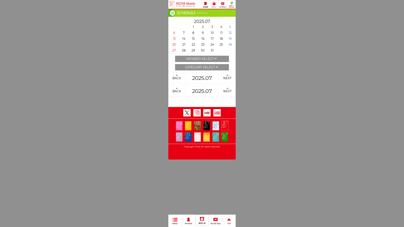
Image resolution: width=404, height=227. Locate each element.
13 (174, 39)
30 (203, 50)
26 (230, 44)
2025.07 (202, 78)
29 (193, 50)
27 (174, 50)
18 (221, 39)
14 (183, 39)
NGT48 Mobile (185, 4)
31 (212, 50)
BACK (176, 78)
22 (193, 44)
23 (203, 44)
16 (202, 39)
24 (212, 44)
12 (230, 33)
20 (174, 44)
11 (221, 33)
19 (230, 39)
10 (212, 33)
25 (221, 44)
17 (212, 39)
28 (184, 50)
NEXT (227, 78)
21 (183, 44)
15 (193, 39)
